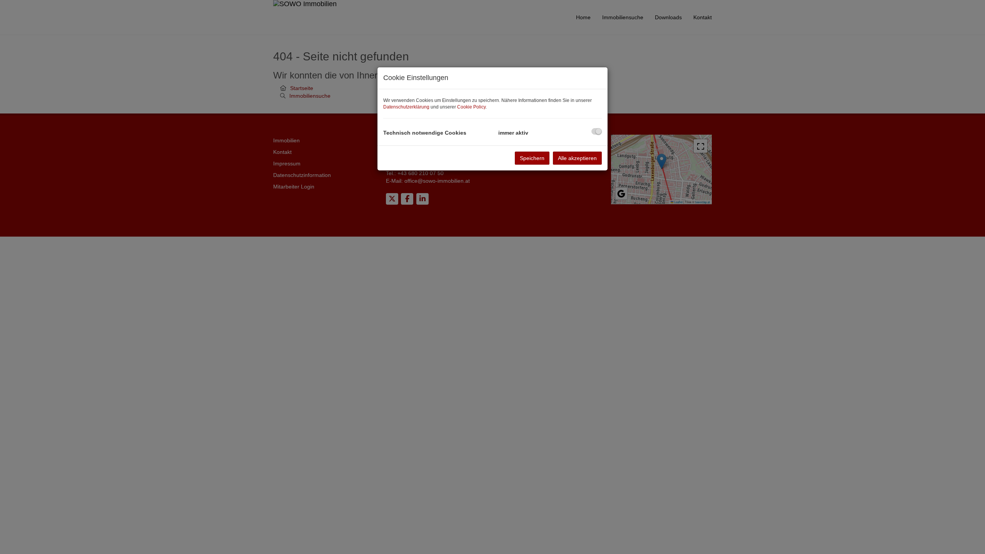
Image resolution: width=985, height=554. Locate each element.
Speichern (532, 158)
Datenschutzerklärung (406, 107)
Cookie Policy (471, 107)
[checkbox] (596, 131)
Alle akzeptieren (577, 158)
